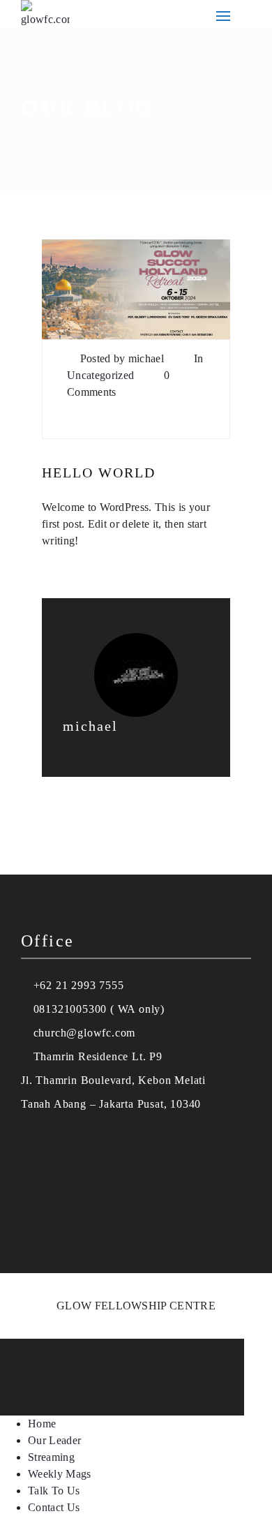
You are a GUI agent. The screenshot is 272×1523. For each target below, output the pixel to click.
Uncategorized (100, 375)
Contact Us (54, 1507)
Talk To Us (54, 1490)
